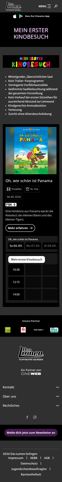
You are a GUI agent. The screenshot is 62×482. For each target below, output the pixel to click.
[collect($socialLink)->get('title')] (27, 417)
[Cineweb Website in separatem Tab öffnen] (31, 373)
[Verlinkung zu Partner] (8, 330)
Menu (42, 6)
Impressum (15, 458)
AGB (47, 458)
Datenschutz (29, 463)
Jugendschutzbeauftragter (29, 469)
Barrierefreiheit (31, 474)
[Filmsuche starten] (55, 6)
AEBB (33, 458)
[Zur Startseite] (14, 6)
